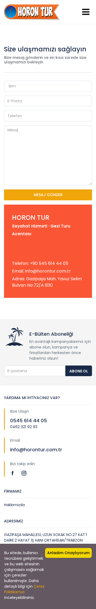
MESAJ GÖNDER (48, 194)
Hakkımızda (14, 505)
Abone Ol (78, 371)
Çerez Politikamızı (24, 589)
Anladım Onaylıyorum (68, 552)
